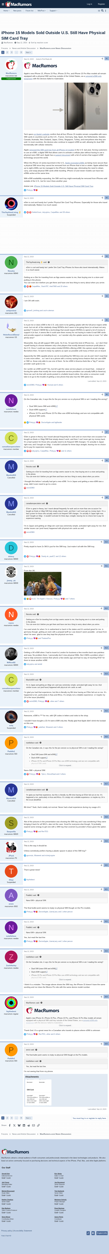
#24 (106, 997)
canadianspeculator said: (35, 503)
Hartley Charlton (7, 1199)
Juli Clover (5, 1182)
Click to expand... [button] (66, 765)
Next (28, 52)
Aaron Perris (58, 1217)
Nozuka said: (31, 467)
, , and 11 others (52, 451)
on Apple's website (41, 134)
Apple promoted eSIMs (74, 163)
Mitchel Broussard (8, 1191)
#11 (106, 566)
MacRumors (8, 43)
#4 (107, 296)
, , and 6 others (45, 385)
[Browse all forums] (99, 10)
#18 (106, 817)
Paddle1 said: (31, 895)
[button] (3, 4)
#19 (106, 841)
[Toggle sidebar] (106, 11)
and (39, 638)
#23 (106, 951)
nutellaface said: (32, 743)
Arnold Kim (6, 1173)
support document (62, 155)
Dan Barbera (6, 1208)
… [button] (16, 52)
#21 (106, 889)
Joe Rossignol (59, 1182)
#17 (106, 784)
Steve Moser (6, 1217)
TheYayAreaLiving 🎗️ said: (36, 262)
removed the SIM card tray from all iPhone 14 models (51, 150)
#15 (106, 711)
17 (57, 406)
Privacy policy (6, 1231)
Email (3, 1178)
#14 (106, 674)
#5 (107, 320)
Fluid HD (8, 1235)
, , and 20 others (50, 286)
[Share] (102, 58)
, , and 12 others (47, 556)
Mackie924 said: (32, 680)
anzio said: (30, 1050)
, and (40, 310)
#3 (107, 256)
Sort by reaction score (39, 43)
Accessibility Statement (23, 1231)
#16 (106, 737)
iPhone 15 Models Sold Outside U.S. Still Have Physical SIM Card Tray (63, 186)
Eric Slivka (58, 1173)
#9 (107, 497)
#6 (107, 394)
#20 (106, 865)
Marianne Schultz (60, 1199)
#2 (107, 198)
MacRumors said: (33, 1003)
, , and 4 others (43, 1034)
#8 (107, 460)
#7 (107, 432)
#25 (106, 1044)
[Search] (102, 10)
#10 (106, 542)
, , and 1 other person (50, 912)
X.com (9, 1178)
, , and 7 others (53, 599)
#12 (106, 608)
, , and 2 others (45, 727)
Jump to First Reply (43, 59)
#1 (107, 59)
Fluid (2, 1235)
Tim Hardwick (59, 1191)
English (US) (102, 1233)
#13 (106, 648)
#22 (106, 921)
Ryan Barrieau (59, 1208)
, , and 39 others (51, 212)
